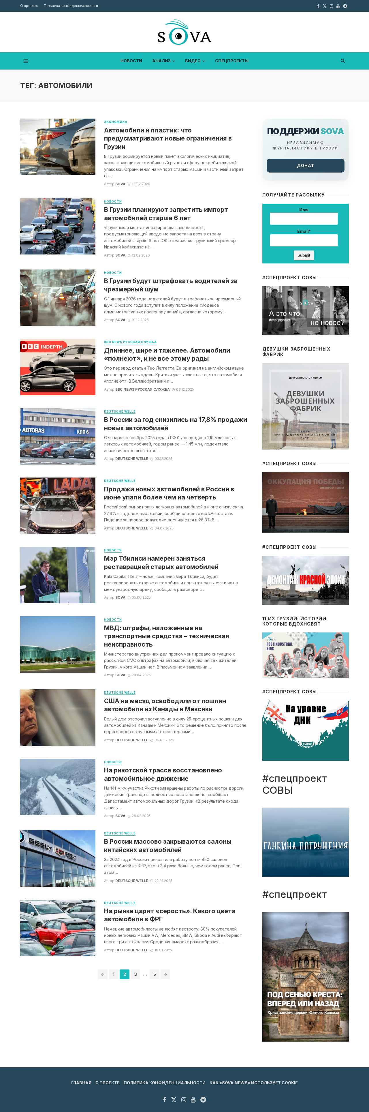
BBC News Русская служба (130, 342)
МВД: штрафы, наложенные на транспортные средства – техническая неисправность (166, 636)
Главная (81, 1082)
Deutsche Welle (119, 411)
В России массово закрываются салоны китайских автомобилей (167, 845)
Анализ (161, 60)
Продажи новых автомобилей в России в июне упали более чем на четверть (169, 493)
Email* (304, 231)
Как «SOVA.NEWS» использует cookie (254, 1082)
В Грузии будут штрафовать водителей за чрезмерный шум (171, 285)
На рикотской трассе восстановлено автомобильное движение (163, 774)
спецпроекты (231, 60)
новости (131, 60)
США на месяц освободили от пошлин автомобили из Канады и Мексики (165, 705)
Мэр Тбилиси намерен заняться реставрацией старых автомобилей (161, 562)
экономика (115, 121)
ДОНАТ (305, 165)
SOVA (120, 184)
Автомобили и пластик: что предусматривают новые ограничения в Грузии (168, 138)
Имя (303, 209)
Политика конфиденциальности (71, 5)
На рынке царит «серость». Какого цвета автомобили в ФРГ (170, 915)
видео (193, 60)
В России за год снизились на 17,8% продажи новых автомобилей (175, 423)
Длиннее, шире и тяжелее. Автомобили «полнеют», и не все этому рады (167, 354)
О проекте (29, 5)
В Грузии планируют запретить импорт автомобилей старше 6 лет (166, 213)
